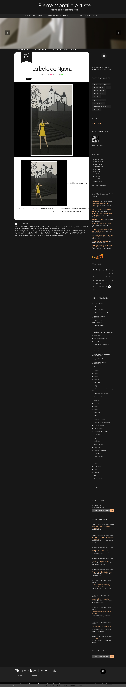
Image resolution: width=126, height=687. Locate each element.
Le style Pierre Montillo (100, 599)
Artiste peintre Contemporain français (102, 321)
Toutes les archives (99, 185)
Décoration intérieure (101, 345)
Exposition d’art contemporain (99, 363)
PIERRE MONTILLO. (33, 16)
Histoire (97, 382)
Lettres (96, 400)
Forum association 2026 (100, 241)
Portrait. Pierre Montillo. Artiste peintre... (102, 627)
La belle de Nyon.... (52, 68)
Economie (97, 351)
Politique (97, 435)
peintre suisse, (99, 425)
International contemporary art (31, 228)
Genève (96, 376)
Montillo (48, 228)
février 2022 (97, 181)
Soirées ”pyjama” (98, 219)
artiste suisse (99, 326)
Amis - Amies (98, 303)
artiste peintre (98, 103)
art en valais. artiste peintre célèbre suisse (47, 235)
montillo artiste (99, 90)
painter (36, 232)
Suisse (96, 460)
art (108, 87)
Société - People (100, 450)
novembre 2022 (98, 161)
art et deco (53, 232)
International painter (101, 394)
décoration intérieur (66, 232)
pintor (31, 232)
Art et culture (99, 310)
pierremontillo (98, 87)
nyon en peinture (43, 231)
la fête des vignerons (59, 234)
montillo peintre (99, 93)
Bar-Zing (104, 211)
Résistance (97, 441)
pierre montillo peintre (101, 84)
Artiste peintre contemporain (98, 317)
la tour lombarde (28, 234)
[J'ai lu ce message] (124, 684)
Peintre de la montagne (102, 422)
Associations (98, 329)
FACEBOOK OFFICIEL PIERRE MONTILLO (103, 538)
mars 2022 (96, 179)
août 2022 (96, 169)
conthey (97, 109)
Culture (45, 227)
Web (95, 475)
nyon (21, 231)
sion (24, 235)
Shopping (97, 447)
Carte (95, 488)
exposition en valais (43, 234)
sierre (28, 235)
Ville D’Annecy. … (98, 639)
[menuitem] (33, 16)
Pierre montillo (99, 428)
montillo (69, 231)
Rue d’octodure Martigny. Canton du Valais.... (101, 585)
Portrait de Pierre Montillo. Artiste (101, 612)
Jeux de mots (98, 397)
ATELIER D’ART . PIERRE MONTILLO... (101, 527)
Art (95, 306)
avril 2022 (96, 176)
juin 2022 (96, 171)
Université (97, 466)
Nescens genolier (100, 419)
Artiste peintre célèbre (102, 313)
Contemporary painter (32, 227)
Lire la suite (97, 123)
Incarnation (108, 201)
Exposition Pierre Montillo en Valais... (65, 49)
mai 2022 (96, 174)
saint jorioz (98, 444)
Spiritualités (98, 457)
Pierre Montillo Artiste (64, 5)
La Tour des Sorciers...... (24, 49)
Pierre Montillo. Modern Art (102, 572)
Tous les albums (97, 146)
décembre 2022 (98, 159)
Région (96, 438)
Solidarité (97, 453)
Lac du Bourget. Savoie (100, 561)
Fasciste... (96, 201)
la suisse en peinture (57, 231)
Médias (96, 406)
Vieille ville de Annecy (100, 550)
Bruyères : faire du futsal (101, 223)
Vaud (54, 228)
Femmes (96, 367)
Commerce (97, 335)
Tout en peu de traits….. (59, 16)
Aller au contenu (9, 4)
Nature (96, 416)
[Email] (104, 56)
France (96, 373)
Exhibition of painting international (61, 227)
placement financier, (101, 431)
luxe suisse (44, 232)
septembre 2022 (98, 166)
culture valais (73, 234)
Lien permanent (23, 224)
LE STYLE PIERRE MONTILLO (89, 16)
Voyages (96, 472)
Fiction (96, 370)
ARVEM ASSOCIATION (98, 243)
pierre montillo (79, 231)
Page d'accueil (42, 49)
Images (96, 386)
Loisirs (96, 403)
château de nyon (30, 231)
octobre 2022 (97, 164)
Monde (95, 409)
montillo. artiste (21, 232)
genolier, (97, 379)
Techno (96, 463)
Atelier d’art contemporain (103, 332)
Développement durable (101, 348)
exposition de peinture (101, 106)
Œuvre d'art (61, 228)
